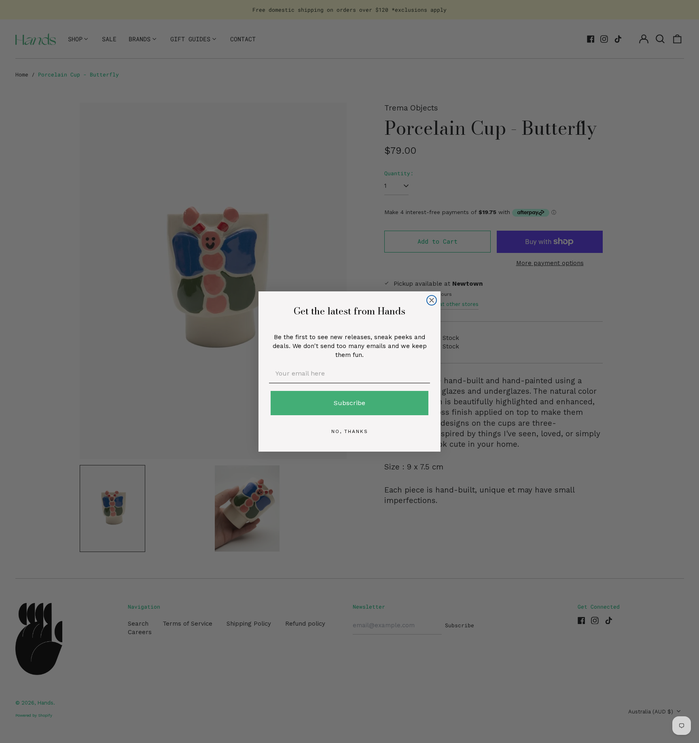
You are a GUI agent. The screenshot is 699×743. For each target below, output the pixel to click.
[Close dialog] (431, 300)
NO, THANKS (349, 431)
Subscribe (349, 403)
